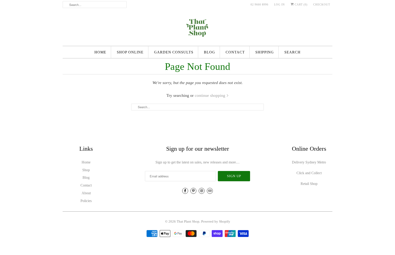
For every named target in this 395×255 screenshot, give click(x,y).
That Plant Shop (188, 221)
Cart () (300, 4)
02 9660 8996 (259, 4)
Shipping (264, 52)
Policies (86, 201)
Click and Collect (309, 173)
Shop (86, 170)
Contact (235, 52)
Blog (209, 52)
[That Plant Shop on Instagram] (202, 191)
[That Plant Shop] (197, 28)
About (86, 193)
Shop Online (130, 52)
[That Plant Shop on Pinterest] (193, 191)
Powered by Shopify (215, 221)
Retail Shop (309, 184)
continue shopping (210, 95)
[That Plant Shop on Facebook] (185, 191)
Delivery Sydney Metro (309, 162)
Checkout (321, 4)
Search (292, 52)
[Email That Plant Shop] (210, 191)
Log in (279, 4)
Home (100, 52)
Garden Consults (173, 52)
